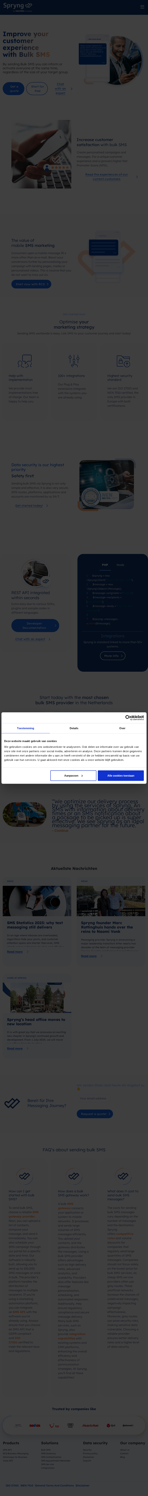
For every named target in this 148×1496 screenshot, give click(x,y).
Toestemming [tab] (25, 728)
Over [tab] (122, 728)
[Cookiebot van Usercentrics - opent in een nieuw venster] (128, 718)
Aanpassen (71, 775)
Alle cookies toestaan (120, 775)
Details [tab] (74, 728)
